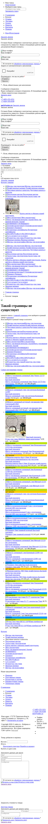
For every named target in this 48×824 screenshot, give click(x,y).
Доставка (8, 21)
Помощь (8, 29)
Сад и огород (23, 236)
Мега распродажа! (28, 218)
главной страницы (21, 315)
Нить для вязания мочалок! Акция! (23, 221)
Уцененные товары (12, 683)
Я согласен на (22, 64)
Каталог (4, 631)
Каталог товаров (7, 180)
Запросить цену (21, 820)
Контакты (9, 27)
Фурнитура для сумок (32, 238)
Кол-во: (4, 742)
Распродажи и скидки (13, 679)
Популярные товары (13, 677)
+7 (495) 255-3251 (7, 99)
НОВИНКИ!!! (23, 224)
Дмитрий (14, 730)
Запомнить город (11, 11)
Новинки (8, 675)
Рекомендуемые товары (14, 681)
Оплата (8, 23)
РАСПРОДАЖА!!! (28, 234)
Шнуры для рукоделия (33, 186)
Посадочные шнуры (30, 194)
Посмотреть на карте (15, 720)
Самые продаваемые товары (11, 370)
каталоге (10, 317)
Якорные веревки (27, 240)
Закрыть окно (6, 95)
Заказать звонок (7, 37)
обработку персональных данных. (27, 64)
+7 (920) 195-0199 (7, 101)
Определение (10, 5)
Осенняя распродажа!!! (34, 226)
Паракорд (18, 228)
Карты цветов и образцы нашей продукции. (25, 261)
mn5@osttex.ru (37, 714)
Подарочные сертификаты (15, 658)
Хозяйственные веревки (35, 188)
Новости (8, 25)
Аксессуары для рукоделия (15, 643)
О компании (10, 15)
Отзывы (8, 19)
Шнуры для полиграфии (35, 242)
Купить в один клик (26, 782)
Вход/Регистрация (12, 33)
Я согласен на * (22, 780)
